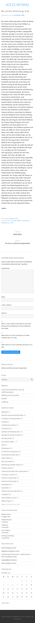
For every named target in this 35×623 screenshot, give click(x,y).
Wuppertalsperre (6, 520)
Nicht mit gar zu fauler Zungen (11, 465)
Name (3, 297)
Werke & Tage (14, 218)
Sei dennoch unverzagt (8, 481)
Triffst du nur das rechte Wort (10, 491)
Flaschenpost (5, 448)
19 (8, 593)
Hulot (3, 548)
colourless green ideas (8, 425)
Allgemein (4, 412)
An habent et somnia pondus (10, 418)
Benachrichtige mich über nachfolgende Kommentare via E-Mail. (15, 337)
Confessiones (5, 428)
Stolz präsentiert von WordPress (10, 616)
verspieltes (4, 494)
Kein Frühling (5, 530)
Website (4, 313)
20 (12, 593)
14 (17, 589)
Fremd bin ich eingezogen (9, 451)
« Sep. (3, 603)
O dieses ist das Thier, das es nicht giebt (13, 471)
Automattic (17, 619)
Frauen (14, 220)
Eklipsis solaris (6, 514)
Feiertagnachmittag (7, 536)
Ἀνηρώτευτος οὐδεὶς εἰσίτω (9, 504)
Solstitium (4, 525)
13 (12, 589)
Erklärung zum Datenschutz (10, 395)
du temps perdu (6, 438)
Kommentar (5, 268)
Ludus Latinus (5, 458)
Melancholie (5, 222)
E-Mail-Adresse (6, 305)
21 (17, 593)
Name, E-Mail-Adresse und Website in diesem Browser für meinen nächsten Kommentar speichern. (16, 326)
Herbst (19, 220)
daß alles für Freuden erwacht (10, 435)
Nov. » (8, 603)
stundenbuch (5, 484)
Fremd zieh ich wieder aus (9, 455)
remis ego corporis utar (8, 478)
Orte (12, 222)
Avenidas (4, 422)
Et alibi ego (4, 402)
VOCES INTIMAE (17, 5)
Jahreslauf (26, 220)
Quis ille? (4, 398)
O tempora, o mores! (7, 474)
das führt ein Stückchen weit (10, 432)
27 (12, 596)
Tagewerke (4, 488)
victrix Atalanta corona (8, 498)
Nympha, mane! (6, 468)
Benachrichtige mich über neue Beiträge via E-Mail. (17, 346)
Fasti (2, 445)
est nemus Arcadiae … (8, 441)
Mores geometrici (7, 461)
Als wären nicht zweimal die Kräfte (12, 415)
